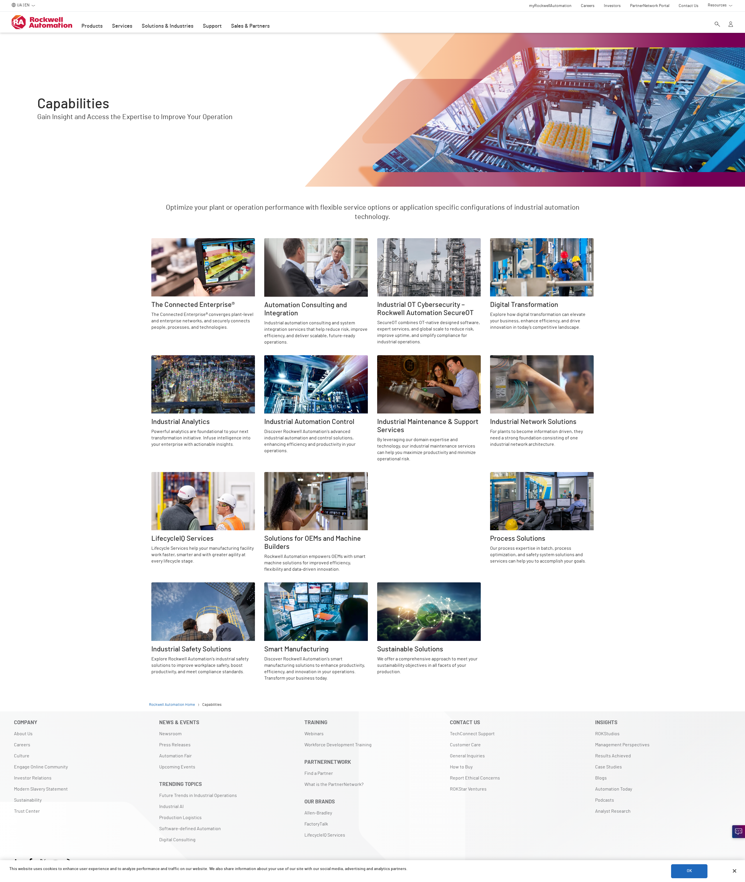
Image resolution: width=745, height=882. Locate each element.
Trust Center (27, 811)
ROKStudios (607, 733)
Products (92, 26)
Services (122, 26)
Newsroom (170, 733)
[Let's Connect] (738, 831)
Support (212, 26)
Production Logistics (180, 817)
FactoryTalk (316, 824)
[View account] (730, 25)
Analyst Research (613, 811)
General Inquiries (467, 756)
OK (689, 871)
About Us (23, 733)
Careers (22, 745)
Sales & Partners (250, 26)
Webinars (314, 733)
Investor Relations (33, 778)
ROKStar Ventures (468, 789)
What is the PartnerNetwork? (333, 784)
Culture (21, 756)
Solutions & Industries (168, 26)
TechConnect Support (472, 733)
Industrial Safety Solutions (178, 586)
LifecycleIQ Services (171, 475)
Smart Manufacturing (285, 586)
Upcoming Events (177, 767)
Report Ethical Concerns (475, 778)
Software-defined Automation (190, 828)
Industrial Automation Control (294, 358)
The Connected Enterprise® (179, 241)
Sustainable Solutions (399, 586)
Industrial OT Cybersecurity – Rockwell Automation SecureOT (428, 245)
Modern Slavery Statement (41, 789)
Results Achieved (613, 756)
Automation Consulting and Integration (304, 241)
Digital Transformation (512, 241)
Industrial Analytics (170, 358)
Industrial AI (171, 806)
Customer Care (465, 745)
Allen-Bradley (318, 813)
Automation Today (613, 789)
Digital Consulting (177, 839)
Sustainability (28, 800)
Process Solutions (508, 475)
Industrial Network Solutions (519, 358)
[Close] (735, 871)
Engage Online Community (41, 767)
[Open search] (717, 25)
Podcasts (604, 800)
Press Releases (175, 745)
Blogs (601, 778)
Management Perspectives (622, 745)
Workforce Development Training (338, 745)
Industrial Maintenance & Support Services (420, 358)
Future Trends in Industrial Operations (198, 795)
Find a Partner (318, 773)
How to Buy (461, 767)
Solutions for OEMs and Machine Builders (305, 475)
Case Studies (608, 767)
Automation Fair (175, 756)
